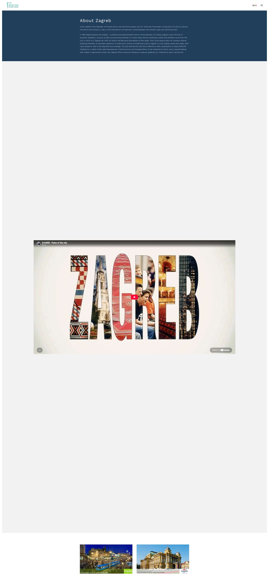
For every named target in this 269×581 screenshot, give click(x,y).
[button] (262, 5)
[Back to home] (13, 5)
